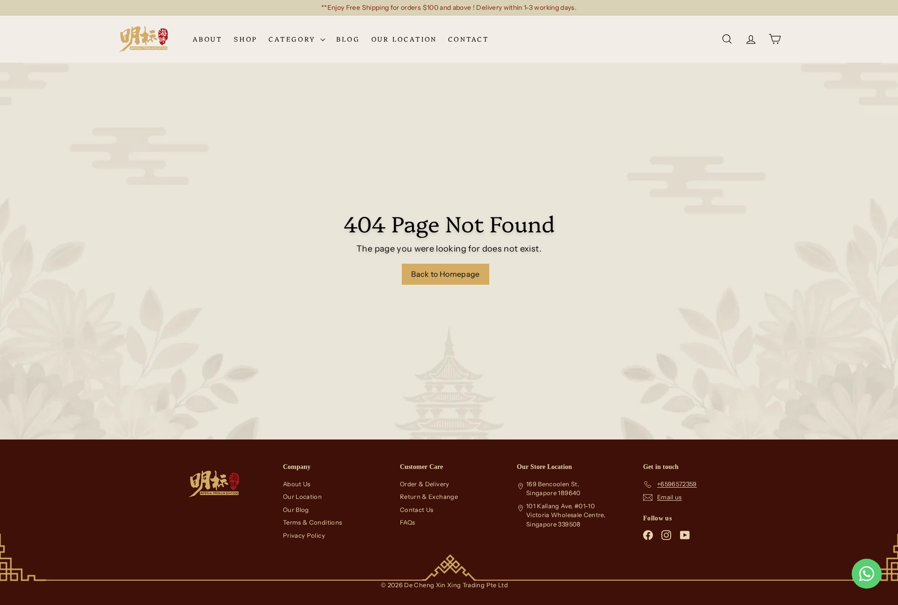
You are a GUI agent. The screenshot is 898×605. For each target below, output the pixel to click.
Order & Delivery (424, 484)
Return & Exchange (429, 496)
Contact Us (417, 509)
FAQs (407, 522)
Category (293, 38)
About (208, 38)
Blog (348, 38)
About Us (297, 484)
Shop (245, 38)
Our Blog (296, 509)
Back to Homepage (445, 274)
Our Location (404, 38)
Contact (468, 38)
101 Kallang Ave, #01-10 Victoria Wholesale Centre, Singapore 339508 (565, 515)
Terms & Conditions (312, 522)
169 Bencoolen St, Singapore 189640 (553, 488)
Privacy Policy (304, 535)
